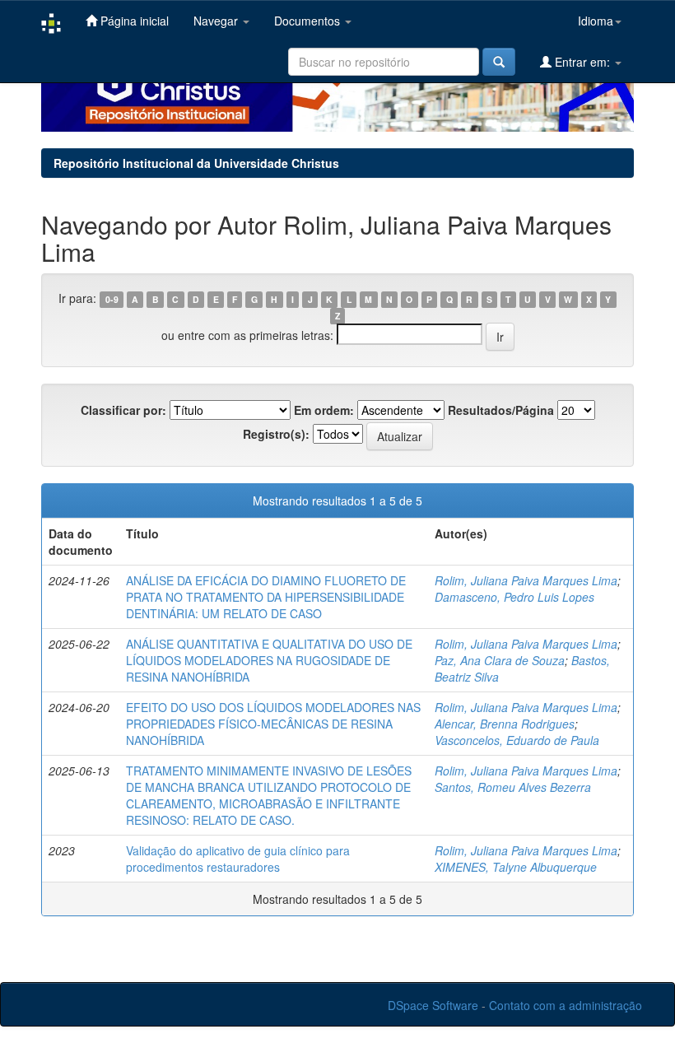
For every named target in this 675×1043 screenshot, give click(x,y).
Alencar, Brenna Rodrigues (505, 723)
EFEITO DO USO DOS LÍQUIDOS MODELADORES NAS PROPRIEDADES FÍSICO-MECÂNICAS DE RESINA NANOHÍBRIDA (273, 723)
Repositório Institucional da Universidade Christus (196, 163)
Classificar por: (123, 410)
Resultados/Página (501, 410)
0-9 (112, 299)
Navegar (217, 20)
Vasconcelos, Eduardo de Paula (517, 740)
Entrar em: (582, 62)
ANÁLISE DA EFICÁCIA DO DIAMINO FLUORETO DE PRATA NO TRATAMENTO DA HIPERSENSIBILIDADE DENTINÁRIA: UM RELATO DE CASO (266, 597)
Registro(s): (276, 434)
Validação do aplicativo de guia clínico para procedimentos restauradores (238, 858)
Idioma (595, 20)
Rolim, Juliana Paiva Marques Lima (526, 580)
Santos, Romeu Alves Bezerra (513, 787)
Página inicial (133, 20)
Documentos (308, 20)
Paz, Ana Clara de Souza (500, 660)
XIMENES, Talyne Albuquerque (516, 867)
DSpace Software (433, 1005)
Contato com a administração (565, 1005)
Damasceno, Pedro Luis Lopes (514, 597)
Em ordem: (324, 410)
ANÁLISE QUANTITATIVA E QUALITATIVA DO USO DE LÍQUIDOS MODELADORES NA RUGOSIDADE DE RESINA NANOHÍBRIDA (269, 660)
